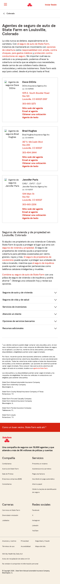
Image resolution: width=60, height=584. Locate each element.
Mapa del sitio (40, 546)
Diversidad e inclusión (10, 515)
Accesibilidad (26, 546)
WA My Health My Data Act (12, 554)
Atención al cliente (11, 314)
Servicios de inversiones (14, 307)
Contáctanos (7, 464)
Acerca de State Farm (10, 469)
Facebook (35, 510)
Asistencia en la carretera (41, 469)
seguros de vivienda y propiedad (18, 248)
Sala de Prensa (7, 474)
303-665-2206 (29, 204)
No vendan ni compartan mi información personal (20, 564)
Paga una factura (38, 474)
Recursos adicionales (12, 328)
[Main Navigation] (5, 4)
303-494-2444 (29, 152)
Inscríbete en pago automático (43, 479)
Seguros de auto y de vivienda (17, 292)
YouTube (35, 530)
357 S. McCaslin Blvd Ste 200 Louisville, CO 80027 (32, 145)
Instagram (36, 520)
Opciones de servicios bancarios (18, 321)
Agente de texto (30, 117)
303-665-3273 (29, 104)
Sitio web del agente (32, 108)
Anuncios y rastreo (9, 541)
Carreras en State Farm (11, 510)
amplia (46, 50)
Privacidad (25, 541)
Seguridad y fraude (42, 541)
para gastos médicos (22, 53)
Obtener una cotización (34, 114)
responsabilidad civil (32, 50)
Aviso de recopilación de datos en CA (16, 559)
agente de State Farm (40, 368)
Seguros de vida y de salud (15, 300)
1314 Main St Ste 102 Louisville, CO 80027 (32, 197)
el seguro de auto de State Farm (33, 44)
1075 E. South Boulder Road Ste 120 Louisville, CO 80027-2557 (35, 96)
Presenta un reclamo (39, 464)
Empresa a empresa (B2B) (12, 479)
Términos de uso (8, 546)
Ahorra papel (37, 484)
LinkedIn (35, 525)
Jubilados (5, 520)
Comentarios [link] (7, 484)
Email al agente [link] (30, 111)
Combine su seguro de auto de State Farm (23, 274)
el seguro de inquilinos (43, 263)
